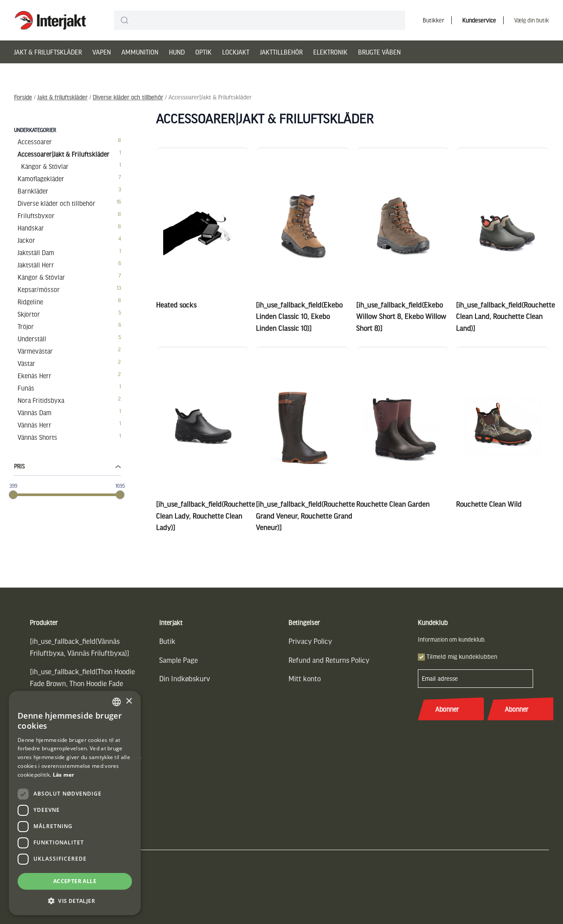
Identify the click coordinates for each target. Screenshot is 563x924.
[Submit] (124, 20)
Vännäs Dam (34, 412)
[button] (75, 900)
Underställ (32, 338)
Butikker (433, 20)
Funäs (26, 387)
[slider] (13, 494)
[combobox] (259, 20)
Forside (23, 97)
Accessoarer (35, 141)
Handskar (31, 227)
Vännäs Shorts (37, 437)
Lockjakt (235, 51)
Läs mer (63, 774)
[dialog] (75, 803)
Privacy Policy (310, 641)
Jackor (26, 240)
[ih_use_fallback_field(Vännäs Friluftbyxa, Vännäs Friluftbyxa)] (79, 646)
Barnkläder (33, 190)
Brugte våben (379, 51)
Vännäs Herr (34, 424)
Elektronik (330, 51)
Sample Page (178, 660)
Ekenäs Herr (34, 375)
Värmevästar (35, 350)
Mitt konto (305, 678)
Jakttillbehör (281, 51)
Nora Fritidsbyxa (41, 400)
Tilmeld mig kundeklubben (462, 656)
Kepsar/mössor (39, 289)
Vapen (101, 51)
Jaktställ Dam (36, 252)
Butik (167, 641)
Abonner (447, 708)
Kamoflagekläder (41, 178)
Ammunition (139, 51)
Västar (26, 363)
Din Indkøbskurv (184, 678)
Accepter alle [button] (74, 881)
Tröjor (26, 326)
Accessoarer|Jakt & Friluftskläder (64, 153)
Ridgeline (30, 301)
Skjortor (29, 314)
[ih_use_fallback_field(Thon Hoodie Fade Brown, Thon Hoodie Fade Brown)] (82, 683)
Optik (203, 51)
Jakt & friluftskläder (48, 51)
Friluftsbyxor (36, 215)
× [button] (128, 701)
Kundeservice (479, 20)
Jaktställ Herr (36, 264)
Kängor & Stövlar (45, 166)
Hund (177, 51)
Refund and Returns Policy (329, 660)
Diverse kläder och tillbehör (128, 97)
